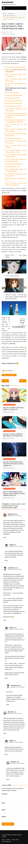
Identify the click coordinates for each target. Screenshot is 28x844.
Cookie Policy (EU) (6, 841)
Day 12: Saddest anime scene (13, 106)
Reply (4, 537)
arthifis (11, 544)
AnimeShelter (8, 2)
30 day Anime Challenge (9, 375)
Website (4, 816)
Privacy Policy (15, 839)
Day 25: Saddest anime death (13, 164)
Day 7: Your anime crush (12, 92)
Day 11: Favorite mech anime (13, 103)
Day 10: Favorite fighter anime (13, 100)
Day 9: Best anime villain (12, 98)
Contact (8, 839)
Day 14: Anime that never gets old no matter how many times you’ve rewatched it (15, 115)
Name (3, 803)
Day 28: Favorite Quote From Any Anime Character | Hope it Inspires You (13, 463)
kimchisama (11, 514)
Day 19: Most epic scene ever (13, 138)
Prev (6, 380)
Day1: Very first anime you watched (15, 67)
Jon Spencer (11, 567)
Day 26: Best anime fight (12, 166)
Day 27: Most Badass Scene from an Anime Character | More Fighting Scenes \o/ (14, 493)
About (3, 839)
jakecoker (10, 712)
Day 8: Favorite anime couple (13, 95)
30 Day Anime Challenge (9, 34)
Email (3, 809)
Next (22, 380)
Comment (5, 794)
